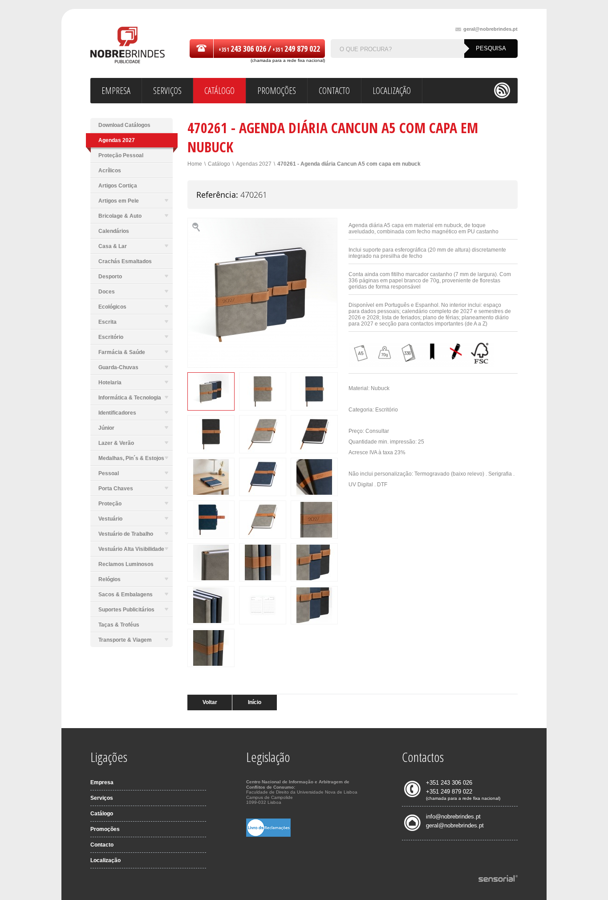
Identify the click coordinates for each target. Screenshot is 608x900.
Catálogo (219, 164)
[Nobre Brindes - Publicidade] (127, 46)
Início (254, 702)
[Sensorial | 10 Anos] (498, 879)
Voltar (210, 702)
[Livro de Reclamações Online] (268, 835)
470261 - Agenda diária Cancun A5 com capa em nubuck (349, 164)
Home (194, 164)
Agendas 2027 (254, 164)
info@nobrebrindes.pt (453, 816)
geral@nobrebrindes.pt (490, 29)
